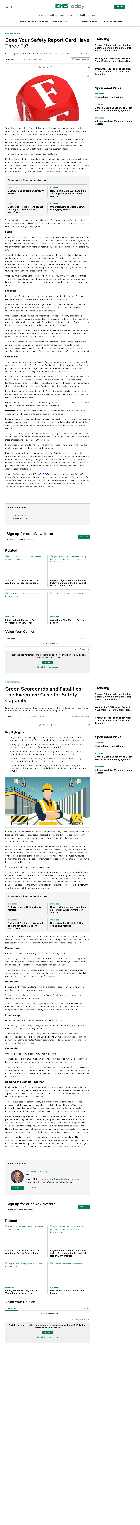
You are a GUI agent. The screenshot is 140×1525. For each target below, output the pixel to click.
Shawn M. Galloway (14, 716)
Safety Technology (91, 21)
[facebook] (40, 67)
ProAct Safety (45, 474)
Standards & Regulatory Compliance (33, 21)
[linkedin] (44, 67)
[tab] (11, 638)
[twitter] (47, 67)
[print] (89, 67)
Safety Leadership (61, 21)
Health (76, 21)
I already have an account (47, 667)
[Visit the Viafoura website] (84, 649)
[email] (55, 67)
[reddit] (51, 67)
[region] (47, 643)
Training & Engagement (113, 21)
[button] (7, 7)
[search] (11, 7)
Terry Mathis (10, 59)
